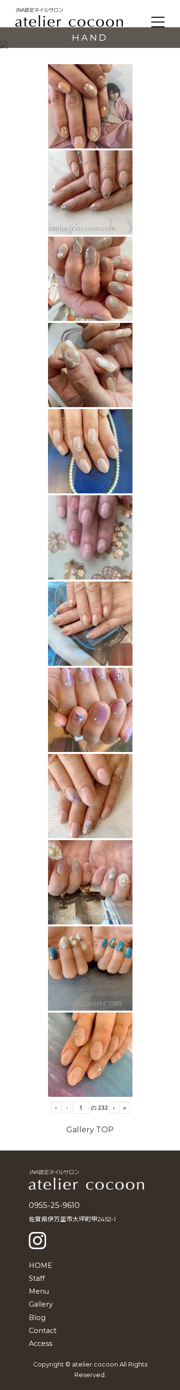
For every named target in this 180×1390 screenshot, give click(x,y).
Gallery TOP (90, 1129)
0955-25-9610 (54, 1205)
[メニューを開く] (158, 22)
